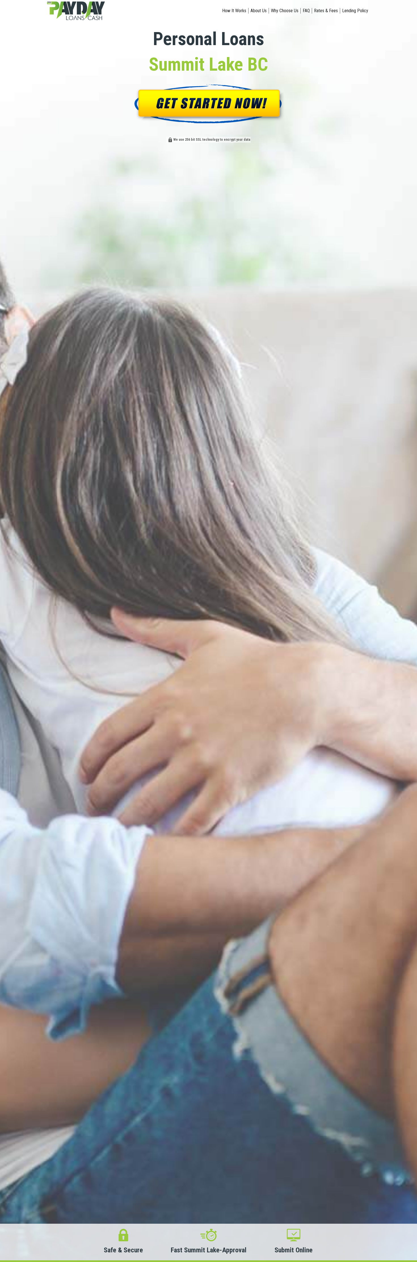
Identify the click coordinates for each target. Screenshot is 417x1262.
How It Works (234, 10)
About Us (258, 10)
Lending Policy (355, 10)
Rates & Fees (326, 10)
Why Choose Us (284, 10)
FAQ (306, 10)
